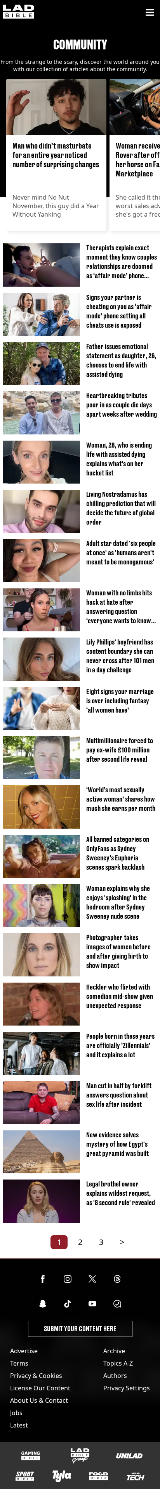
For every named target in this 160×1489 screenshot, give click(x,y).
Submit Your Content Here (80, 1329)
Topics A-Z (118, 1363)
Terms (19, 1363)
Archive (114, 1351)
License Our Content (40, 1388)
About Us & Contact (39, 1400)
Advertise (24, 1351)
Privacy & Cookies (36, 1375)
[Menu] (150, 12)
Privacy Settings (126, 1388)
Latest (19, 1425)
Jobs (16, 1413)
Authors (115, 1375)
